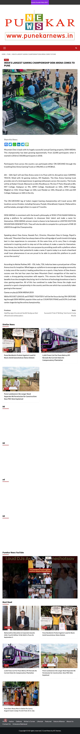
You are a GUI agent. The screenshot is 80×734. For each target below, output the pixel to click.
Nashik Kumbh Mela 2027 (39, 2)
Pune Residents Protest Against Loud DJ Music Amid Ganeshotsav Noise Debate (20, 356)
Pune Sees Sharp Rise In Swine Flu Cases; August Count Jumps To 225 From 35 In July (19, 710)
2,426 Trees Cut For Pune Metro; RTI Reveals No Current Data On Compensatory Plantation (56, 358)
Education (8, 627)
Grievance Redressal (20, 724)
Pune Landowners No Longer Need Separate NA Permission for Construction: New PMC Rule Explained (20, 396)
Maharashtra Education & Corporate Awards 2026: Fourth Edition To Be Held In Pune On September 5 (19, 635)
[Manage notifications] (5, 720)
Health (7, 703)
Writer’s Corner (29, 721)
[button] (4, 47)
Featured (48, 721)
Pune (6, 60)
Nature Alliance (59, 721)
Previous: (21, 313)
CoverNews (46, 731)
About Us (70, 721)
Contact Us (6, 724)
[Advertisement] (40, 424)
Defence (19, 721)
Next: (60, 313)
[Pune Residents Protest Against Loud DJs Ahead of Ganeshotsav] (40, 577)
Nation (11, 721)
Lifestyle (40, 721)
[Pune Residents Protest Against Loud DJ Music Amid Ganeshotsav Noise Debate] (20, 340)
